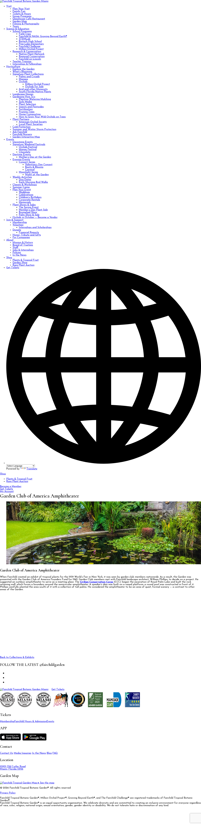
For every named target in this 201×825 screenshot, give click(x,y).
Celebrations (26, 195)
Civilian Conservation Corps (96, 582)
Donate (17, 230)
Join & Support (14, 220)
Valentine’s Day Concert (38, 164)
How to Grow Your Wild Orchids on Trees (42, 117)
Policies (17, 252)
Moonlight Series (28, 172)
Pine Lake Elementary (31, 44)
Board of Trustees (23, 245)
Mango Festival (27, 149)
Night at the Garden (37, 174)
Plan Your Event (22, 189)
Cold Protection (21, 127)
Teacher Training (22, 61)
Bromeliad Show (28, 212)
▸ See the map (45, 783)
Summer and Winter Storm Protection (34, 129)
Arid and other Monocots (33, 89)
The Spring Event (29, 207)
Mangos (23, 79)
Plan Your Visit (21, 9)
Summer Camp (21, 187)
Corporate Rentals (29, 200)
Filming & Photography (26, 24)
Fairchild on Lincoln (30, 59)
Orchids (23, 81)
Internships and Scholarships (35, 227)
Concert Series (27, 162)
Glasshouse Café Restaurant (29, 19)
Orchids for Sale (34, 86)
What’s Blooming (22, 71)
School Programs (22, 31)
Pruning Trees (26, 112)
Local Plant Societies (31, 124)
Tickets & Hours (22, 14)
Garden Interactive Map (26, 137)
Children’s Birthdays (30, 197)
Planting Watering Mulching (35, 99)
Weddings (24, 192)
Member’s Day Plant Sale (33, 210)
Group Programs (22, 16)
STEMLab (24, 39)
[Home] (24, 689)
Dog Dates (25, 179)
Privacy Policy (8, 793)
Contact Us (6, 753)
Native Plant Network (31, 54)
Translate (32, 469)
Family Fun (19, 11)
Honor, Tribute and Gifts (27, 235)
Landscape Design (23, 94)
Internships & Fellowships (27, 64)
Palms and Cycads (29, 76)
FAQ (55, 753)
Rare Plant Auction (23, 265)
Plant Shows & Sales (24, 205)
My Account (7, 491)
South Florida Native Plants (35, 91)
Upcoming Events (23, 142)
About (10, 240)
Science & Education (17, 29)
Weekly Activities (22, 177)
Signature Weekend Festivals (29, 144)
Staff (15, 247)
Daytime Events (22, 154)
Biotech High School (30, 41)
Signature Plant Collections (28, 74)
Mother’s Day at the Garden (35, 157)
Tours (16, 26)
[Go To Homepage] (24, 1)
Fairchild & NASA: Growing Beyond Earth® (43, 36)
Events (10, 139)
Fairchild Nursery (22, 134)
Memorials (25, 202)
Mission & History (23, 242)
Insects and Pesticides (31, 107)
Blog (49, 753)
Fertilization (26, 109)
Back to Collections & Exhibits (17, 657)
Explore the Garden (24, 69)
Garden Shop (20, 262)
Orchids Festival (28, 147)
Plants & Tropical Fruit (26, 260)
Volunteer (18, 225)
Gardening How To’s (24, 97)
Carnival (30, 169)
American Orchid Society (33, 122)
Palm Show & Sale (29, 215)
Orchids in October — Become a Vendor (35, 217)
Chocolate (24, 152)
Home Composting (30, 114)
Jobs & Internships (23, 250)
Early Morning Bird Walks (33, 182)
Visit (9, 6)
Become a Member (10, 486)
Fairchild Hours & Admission (30, 721)
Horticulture (13, 66)
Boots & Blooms (34, 167)
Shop (9, 257)
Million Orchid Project (31, 49)
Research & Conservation (27, 51)
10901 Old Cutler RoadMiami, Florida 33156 (13, 767)
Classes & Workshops (25, 184)
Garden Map (20, 21)
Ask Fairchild (20, 132)
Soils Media (25, 102)
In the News (19, 255)
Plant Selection (27, 104)
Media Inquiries (22, 753)
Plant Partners (21, 119)
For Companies (21, 237)
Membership (20, 222)
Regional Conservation (32, 56)
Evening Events (21, 159)
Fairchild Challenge (29, 46)
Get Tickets (12, 267)
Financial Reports (29, 232)
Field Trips (25, 34)
